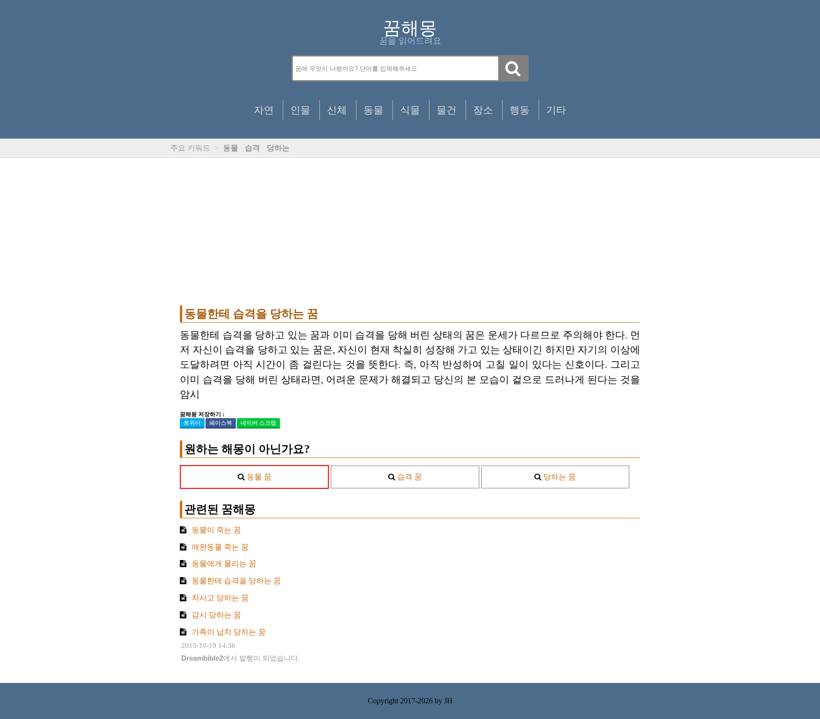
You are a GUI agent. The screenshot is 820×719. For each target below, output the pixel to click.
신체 (337, 109)
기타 (556, 109)
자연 (264, 109)
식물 (410, 109)
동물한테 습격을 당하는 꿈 (251, 314)
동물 (373, 109)
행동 (520, 109)
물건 (447, 109)
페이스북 (220, 423)
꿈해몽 (410, 28)
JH (448, 701)
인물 (300, 109)
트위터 (192, 423)
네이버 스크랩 (258, 423)
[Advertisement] (410, 231)
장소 (483, 109)
